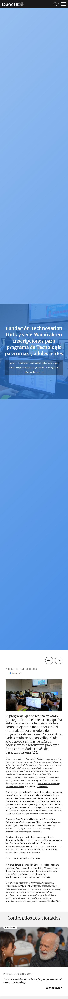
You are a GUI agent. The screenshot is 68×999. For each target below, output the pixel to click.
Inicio (12, 363)
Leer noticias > (54, 987)
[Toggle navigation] (63, 4)
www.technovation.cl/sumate (19, 846)
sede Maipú (42, 786)
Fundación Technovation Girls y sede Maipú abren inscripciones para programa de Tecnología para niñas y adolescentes (34, 367)
